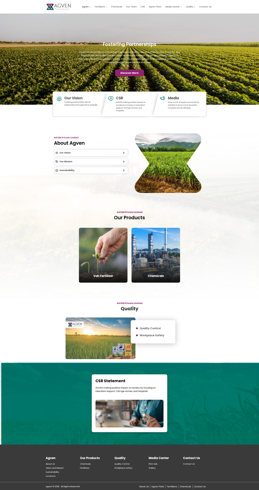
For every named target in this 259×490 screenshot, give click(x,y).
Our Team (131, 6)
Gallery (152, 467)
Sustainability (52, 472)
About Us (50, 463)
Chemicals (116, 6)
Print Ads (153, 463)
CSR (143, 6)
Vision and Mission (55, 467)
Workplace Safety (123, 467)
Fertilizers (84, 467)
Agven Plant (155, 6)
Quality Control (122, 463)
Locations (50, 476)
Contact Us (205, 6)
